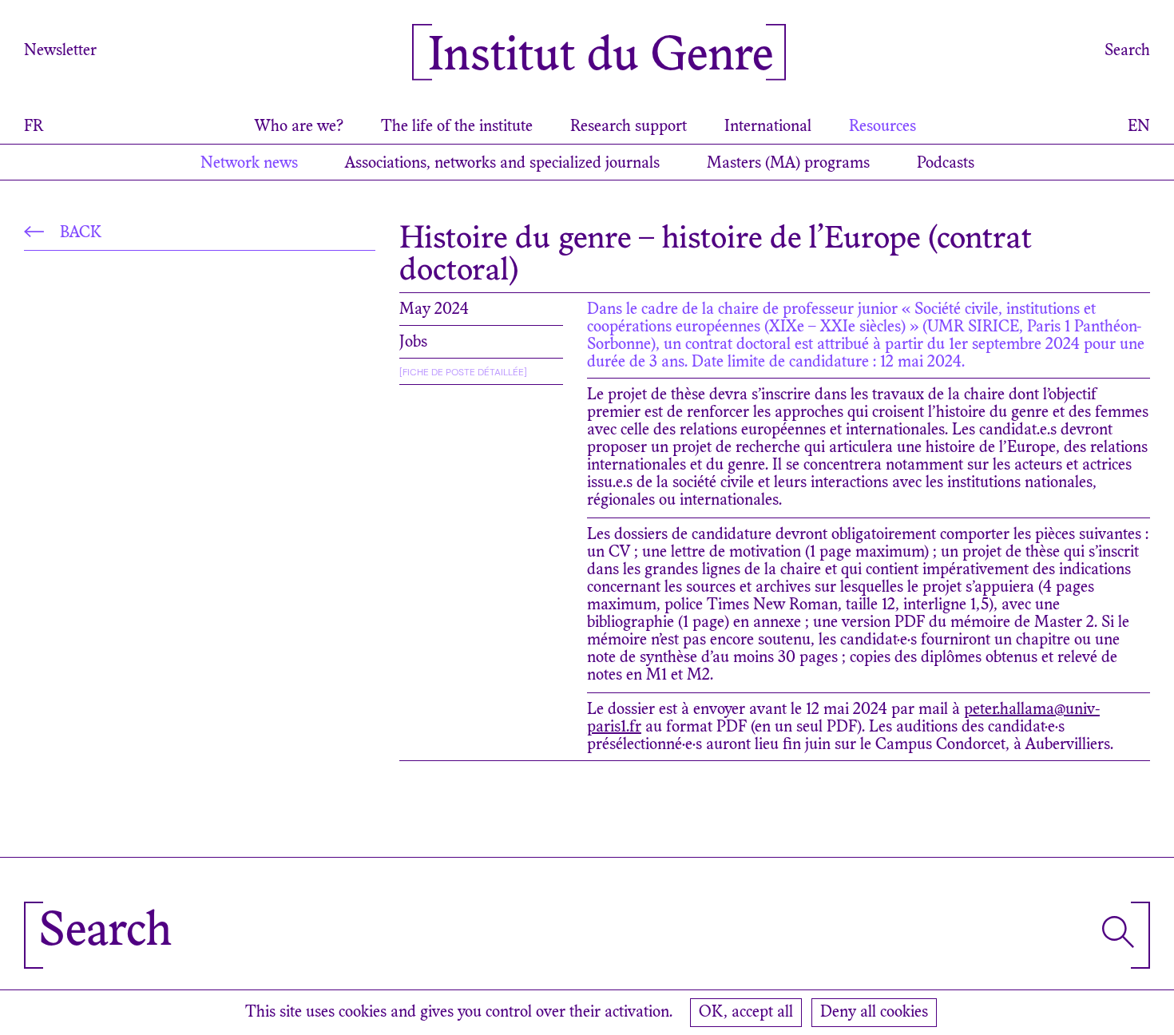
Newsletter (60, 51)
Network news (249, 164)
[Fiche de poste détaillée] (463, 372)
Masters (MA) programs (788, 164)
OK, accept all (746, 1013)
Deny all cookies (874, 1013)
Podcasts (945, 164)
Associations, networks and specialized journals (502, 164)
